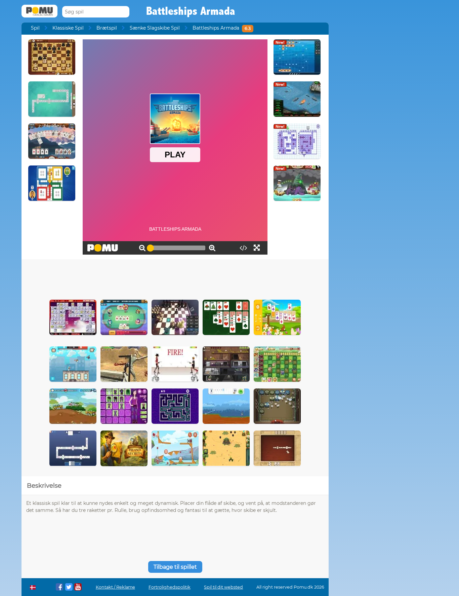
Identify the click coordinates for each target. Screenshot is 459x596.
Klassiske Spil (68, 28)
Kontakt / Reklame (115, 587)
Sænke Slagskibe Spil (155, 28)
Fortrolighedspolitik (170, 587)
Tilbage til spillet (175, 567)
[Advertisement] (175, 278)
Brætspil (106, 28)
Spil (35, 28)
